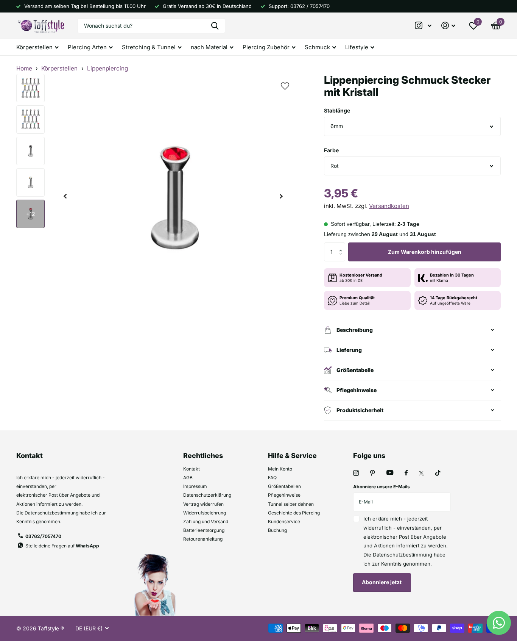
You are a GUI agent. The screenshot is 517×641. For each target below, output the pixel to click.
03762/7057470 (43, 536)
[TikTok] (438, 473)
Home (24, 68)
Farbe (331, 150)
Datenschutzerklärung (207, 495)
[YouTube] (389, 473)
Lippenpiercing (107, 68)
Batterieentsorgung (203, 530)
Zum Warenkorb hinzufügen (424, 252)
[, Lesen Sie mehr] (423, 25)
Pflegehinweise (284, 495)
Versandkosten (389, 205)
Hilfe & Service (292, 456)
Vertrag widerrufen (203, 504)
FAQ (272, 477)
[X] (421, 473)
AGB (188, 477)
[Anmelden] (448, 25)
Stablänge (337, 110)
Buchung (277, 530)
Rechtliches (203, 456)
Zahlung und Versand (205, 521)
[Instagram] (356, 473)
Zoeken (214, 25)
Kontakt (191, 469)
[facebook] (406, 473)
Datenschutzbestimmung (51, 513)
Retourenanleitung (203, 539)
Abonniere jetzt (382, 582)
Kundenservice (284, 521)
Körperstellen (59, 68)
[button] (65, 196)
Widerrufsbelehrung (204, 513)
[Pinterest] (372, 473)
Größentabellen (284, 486)
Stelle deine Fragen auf (62, 546)
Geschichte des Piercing (294, 513)
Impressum (195, 486)
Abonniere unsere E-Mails (381, 486)
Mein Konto (280, 469)
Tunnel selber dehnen (291, 504)
